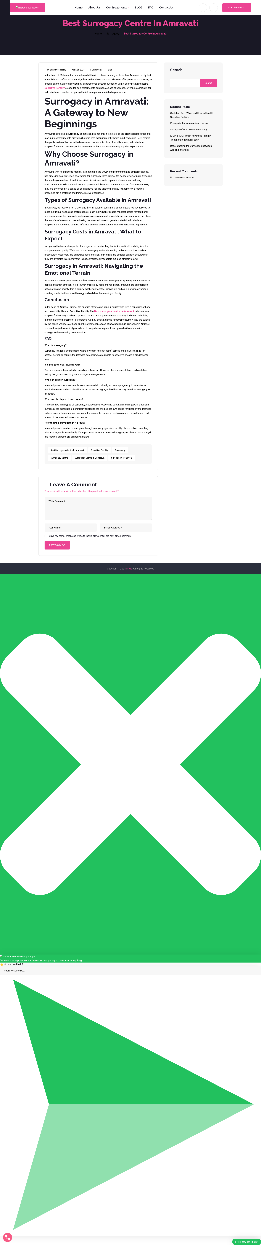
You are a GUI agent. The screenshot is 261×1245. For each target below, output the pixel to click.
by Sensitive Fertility (56, 70)
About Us (94, 7)
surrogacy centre (59, 458)
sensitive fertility (99, 450)
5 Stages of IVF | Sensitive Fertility (188, 129)
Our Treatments (116, 7)
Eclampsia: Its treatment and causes (189, 123)
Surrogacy (112, 33)
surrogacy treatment (121, 458)
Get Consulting (235, 7)
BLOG (138, 7)
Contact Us (166, 7)
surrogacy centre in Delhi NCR (90, 458)
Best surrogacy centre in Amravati (114, 311)
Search (176, 70)
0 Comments (96, 70)
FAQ (150, 7)
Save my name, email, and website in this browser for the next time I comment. (90, 536)
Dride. (129, 568)
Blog (110, 70)
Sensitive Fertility (55, 88)
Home (79, 7)
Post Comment (57, 545)
